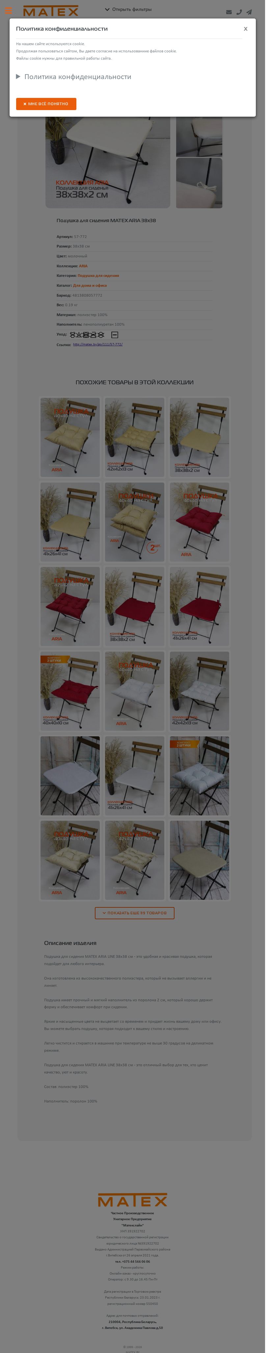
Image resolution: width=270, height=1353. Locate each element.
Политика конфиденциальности (77, 77)
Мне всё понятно (48, 104)
